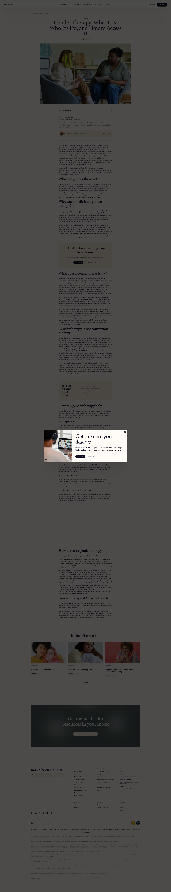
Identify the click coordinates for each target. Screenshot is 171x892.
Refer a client (91, 456)
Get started (80, 456)
